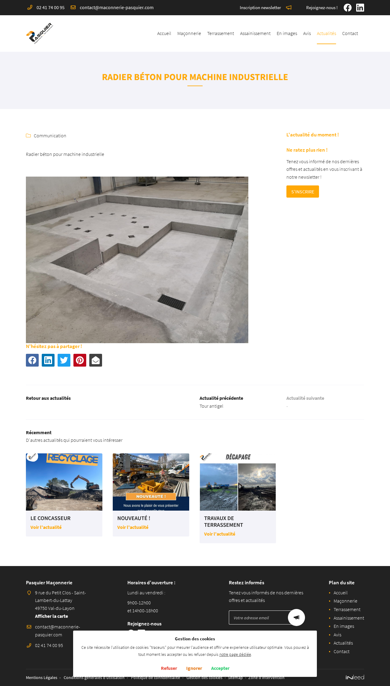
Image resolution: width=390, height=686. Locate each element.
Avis (307, 33)
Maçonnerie (189, 33)
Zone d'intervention (266, 677)
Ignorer (194, 668)
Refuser (169, 668)
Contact (350, 33)
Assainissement (255, 33)
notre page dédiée (235, 654)
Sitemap (235, 677)
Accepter (220, 668)
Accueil (164, 33)
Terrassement (220, 33)
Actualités (326, 33)
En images (287, 33)
